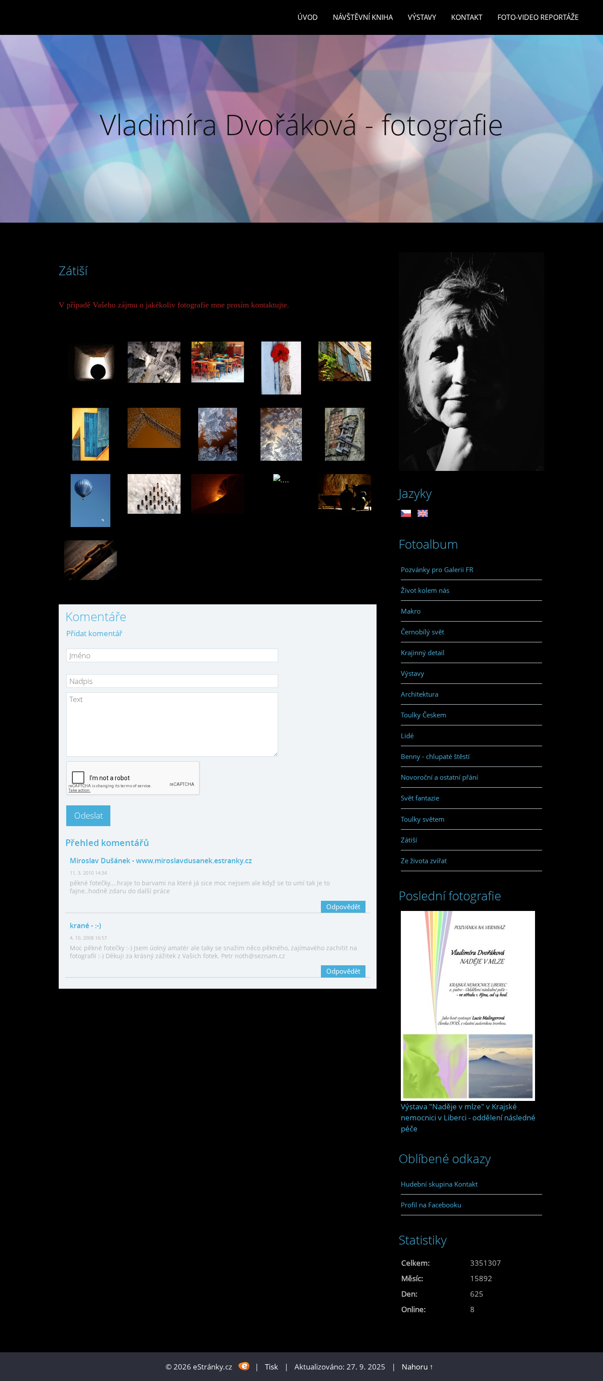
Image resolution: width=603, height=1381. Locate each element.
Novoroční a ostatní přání (439, 777)
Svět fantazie (420, 797)
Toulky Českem (423, 714)
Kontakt (466, 17)
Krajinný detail (423, 652)
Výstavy (422, 17)
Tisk (271, 1367)
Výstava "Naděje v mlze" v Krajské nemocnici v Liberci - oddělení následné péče (468, 1117)
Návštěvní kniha (363, 17)
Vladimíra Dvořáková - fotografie (301, 124)
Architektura (419, 694)
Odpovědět (343, 906)
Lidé (407, 735)
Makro (411, 611)
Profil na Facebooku (431, 1204)
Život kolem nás (425, 590)
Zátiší (409, 839)
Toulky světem (423, 819)
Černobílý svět (422, 631)
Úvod (308, 17)
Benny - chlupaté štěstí (435, 756)
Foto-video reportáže (538, 17)
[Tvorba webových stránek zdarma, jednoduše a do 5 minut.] (244, 1365)
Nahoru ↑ (417, 1367)
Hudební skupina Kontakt (439, 1184)
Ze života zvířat (424, 860)
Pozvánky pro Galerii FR (437, 569)
